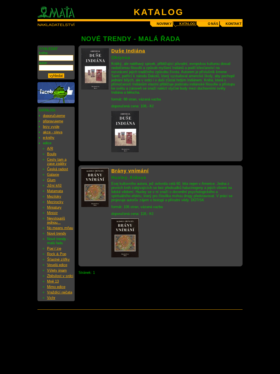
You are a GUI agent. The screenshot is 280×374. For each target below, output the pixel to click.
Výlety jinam (57, 270)
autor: (43, 63)
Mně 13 (53, 281)
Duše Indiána (128, 51)
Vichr (51, 298)
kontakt (233, 24)
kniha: (43, 53)
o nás (213, 24)
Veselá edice (57, 265)
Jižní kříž (54, 185)
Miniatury (54, 207)
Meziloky (54, 196)
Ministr (52, 213)
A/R (50, 148)
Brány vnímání (130, 171)
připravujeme (53, 121)
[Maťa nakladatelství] (56, 102)
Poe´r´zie (54, 248)
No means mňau (60, 228)
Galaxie (53, 174)
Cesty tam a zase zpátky (56, 161)
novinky (164, 24)
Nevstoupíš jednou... (56, 220)
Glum (51, 180)
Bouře (51, 154)
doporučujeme (54, 116)
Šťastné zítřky (58, 259)
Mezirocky (55, 202)
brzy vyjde (51, 127)
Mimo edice (56, 287)
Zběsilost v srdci (60, 276)
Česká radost (57, 169)
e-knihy (48, 138)
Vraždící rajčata (59, 292)
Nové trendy (56, 233)
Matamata (55, 191)
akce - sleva (52, 132)
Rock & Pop (56, 254)
